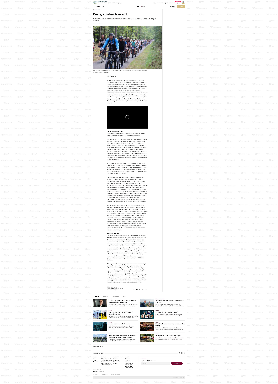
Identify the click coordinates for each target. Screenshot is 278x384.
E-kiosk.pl (127, 359)
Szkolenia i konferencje (98, 371)
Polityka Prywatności (106, 359)
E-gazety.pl (127, 360)
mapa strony (96, 374)
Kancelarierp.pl (128, 364)
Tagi (124, 296)
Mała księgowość (129, 363)
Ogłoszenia (116, 360)
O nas (94, 359)
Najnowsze (116, 296)
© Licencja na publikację (112, 287)
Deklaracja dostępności (106, 364)
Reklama (115, 359)
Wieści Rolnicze (128, 366)
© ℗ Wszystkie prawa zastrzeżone (115, 288)
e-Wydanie (172, 6)
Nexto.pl (127, 361)
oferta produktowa (115, 374)
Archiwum (115, 363)
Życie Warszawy (129, 367)
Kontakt (95, 360)
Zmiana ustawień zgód (106, 360)
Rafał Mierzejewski (111, 76)
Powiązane (96, 296)
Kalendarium (105, 374)
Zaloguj (181, 6)
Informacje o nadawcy (106, 363)
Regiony (97, 10)
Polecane (105, 296)
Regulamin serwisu (105, 361)
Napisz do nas (96, 361)
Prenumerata (116, 361)
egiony (143, 6)
